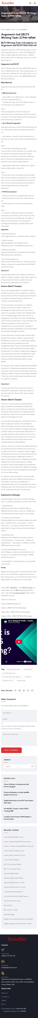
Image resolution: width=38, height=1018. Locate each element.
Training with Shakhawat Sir (13, 892)
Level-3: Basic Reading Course (14, 851)
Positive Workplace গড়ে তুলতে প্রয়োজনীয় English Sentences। (16, 793)
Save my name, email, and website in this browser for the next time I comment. (18, 727)
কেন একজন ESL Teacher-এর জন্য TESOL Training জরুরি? (16, 810)
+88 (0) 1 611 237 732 (8, 956)
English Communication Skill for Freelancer (18, 919)
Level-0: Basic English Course (14, 837)
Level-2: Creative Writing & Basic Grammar (18, 846)
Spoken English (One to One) (14, 882)
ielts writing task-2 (9, 673)
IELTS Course (27, 588)
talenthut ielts (8, 680)
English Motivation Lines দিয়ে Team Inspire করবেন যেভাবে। (18, 802)
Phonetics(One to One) (12, 901)
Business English (9, 914)
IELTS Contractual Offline (12, 864)
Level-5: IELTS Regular (11, 860)
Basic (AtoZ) (8, 905)
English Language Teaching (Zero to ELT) (18, 923)
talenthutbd (21, 680)
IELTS (17, 590)
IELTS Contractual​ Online (12, 869)
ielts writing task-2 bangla (12, 677)
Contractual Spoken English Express (16, 896)
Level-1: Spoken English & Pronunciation (17, 841)
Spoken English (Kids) (11, 873)
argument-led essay (13, 669)
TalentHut (13, 588)
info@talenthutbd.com (9, 967)
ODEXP (23, 1011)
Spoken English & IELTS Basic (13, 878)
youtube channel (19, 593)
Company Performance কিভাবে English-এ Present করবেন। (17, 818)
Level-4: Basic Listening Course (14, 855)
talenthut (28, 677)
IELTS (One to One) (10, 910)
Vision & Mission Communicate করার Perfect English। (16, 785)
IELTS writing (28, 669)
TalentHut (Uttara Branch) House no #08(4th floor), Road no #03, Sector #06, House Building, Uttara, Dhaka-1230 (17, 981)
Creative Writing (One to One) (14, 887)
